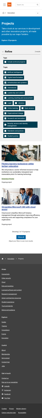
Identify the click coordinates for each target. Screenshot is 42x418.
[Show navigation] (38, 13)
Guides (4, 322)
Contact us (5, 378)
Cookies (4, 409)
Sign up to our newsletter (10, 382)
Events (4, 334)
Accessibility (22, 412)
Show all (21, 237)
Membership (6, 354)
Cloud (3, 282)
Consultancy (6, 330)
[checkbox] (15, 62)
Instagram (7, 390)
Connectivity (6, 274)
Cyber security (6, 278)
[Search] (37, 4)
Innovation (11, 13)
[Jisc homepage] (9, 4)
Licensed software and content (12, 290)
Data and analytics (7, 286)
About (4, 350)
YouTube (7, 398)
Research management (9, 294)
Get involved (5, 358)
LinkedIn (7, 386)
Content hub (6, 362)
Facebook (7, 394)
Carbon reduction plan (9, 412)
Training (4, 326)
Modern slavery (21, 409)
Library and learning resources (11, 298)
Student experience (8, 302)
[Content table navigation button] (4, 5)
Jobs (3, 366)
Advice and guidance (8, 310)
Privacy (11, 409)
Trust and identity (7, 306)
